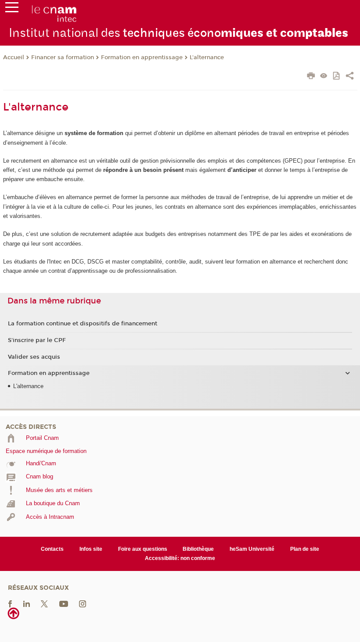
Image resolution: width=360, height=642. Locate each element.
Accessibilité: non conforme (180, 558)
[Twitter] (44, 603)
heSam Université (252, 549)
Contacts (52, 549)
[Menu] (12, 9)
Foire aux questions (142, 549)
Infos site (90, 549)
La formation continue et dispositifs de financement (82, 323)
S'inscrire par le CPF (37, 340)
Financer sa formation (62, 57)
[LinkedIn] (26, 603)
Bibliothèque (198, 549)
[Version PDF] (337, 76)
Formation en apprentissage (142, 57)
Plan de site (304, 549)
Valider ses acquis (34, 356)
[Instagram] (82, 603)
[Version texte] (324, 76)
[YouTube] (63, 603)
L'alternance (207, 57)
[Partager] (349, 76)
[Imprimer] (311, 76)
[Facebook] (10, 603)
